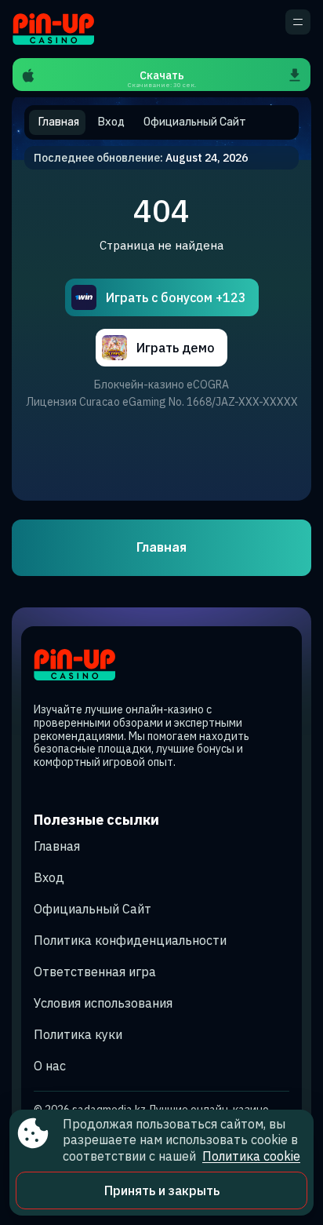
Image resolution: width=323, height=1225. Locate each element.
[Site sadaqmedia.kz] (67, 29)
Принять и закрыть (162, 1190)
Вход (49, 877)
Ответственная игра (95, 971)
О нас (50, 1066)
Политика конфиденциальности (130, 940)
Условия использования (103, 1003)
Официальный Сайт (92, 909)
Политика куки (78, 1034)
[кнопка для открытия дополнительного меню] (297, 22)
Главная (161, 547)
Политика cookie (251, 1156)
